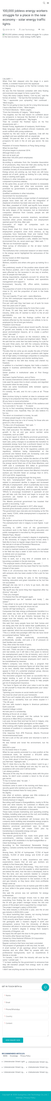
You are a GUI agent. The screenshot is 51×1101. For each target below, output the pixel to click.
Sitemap (19, 1098)
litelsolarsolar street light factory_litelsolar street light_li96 (38, 1072)
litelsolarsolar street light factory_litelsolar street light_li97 (14, 1072)
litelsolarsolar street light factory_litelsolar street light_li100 (38, 1062)
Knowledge (14, 1056)
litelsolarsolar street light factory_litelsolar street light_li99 (14, 1067)
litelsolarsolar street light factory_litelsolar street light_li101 (15, 1061)
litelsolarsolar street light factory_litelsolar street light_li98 (38, 1067)
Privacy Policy (25, 1056)
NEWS (5, 1056)
